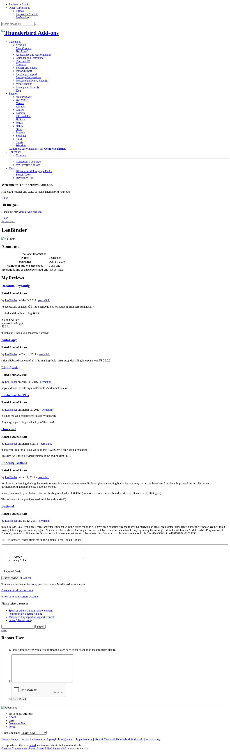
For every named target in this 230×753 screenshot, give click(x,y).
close (4, 630)
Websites (21, 145)
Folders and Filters (26, 67)
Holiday (20, 119)
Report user (8, 221)
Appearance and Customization (33, 54)
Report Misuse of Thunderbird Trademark (119, 739)
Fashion (20, 112)
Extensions (15, 41)
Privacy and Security (27, 87)
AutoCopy (9, 340)
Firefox (20, 10)
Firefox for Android (27, 14)
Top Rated (21, 51)
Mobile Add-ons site (29, 211)
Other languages (10, 732)
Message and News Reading (32, 80)
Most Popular (23, 48)
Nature (20, 125)
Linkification (10, 367)
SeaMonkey (22, 17)
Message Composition (28, 77)
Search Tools (23, 174)
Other (19, 129)
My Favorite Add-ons (28, 164)
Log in (25, 4)
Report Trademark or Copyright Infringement (47, 739)
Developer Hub (24, 177)
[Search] (36, 24)
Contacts (21, 64)
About (12, 716)
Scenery (20, 132)
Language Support (26, 74)
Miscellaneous (24, 83)
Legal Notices (84, 739)
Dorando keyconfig (15, 286)
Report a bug (152, 739)
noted (32, 745)
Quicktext (8, 429)
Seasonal (21, 135)
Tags (18, 90)
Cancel (27, 577)
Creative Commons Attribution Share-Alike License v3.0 (34, 748)
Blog (11, 720)
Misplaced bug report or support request (31, 617)
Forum (12, 726)
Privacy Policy (10, 739)
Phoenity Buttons (14, 463)
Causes (20, 109)
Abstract (20, 106)
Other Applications (19, 7)
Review (17, 556)
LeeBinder (11, 300)
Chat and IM (23, 61)
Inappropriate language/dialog (25, 613)
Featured (21, 44)
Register (13, 4)
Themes (13, 93)
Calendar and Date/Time (29, 57)
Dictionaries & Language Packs (34, 171)
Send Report (19, 699)
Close (4, 197)
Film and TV (23, 116)
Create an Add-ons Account (17, 590)
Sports (19, 142)
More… (13, 168)
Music (19, 122)
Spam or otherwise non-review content (30, 610)
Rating (16, 560)
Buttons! (7, 506)
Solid (19, 138)
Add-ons (48, 33)
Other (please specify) (21, 620)
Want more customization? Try (37, 148)
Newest (20, 103)
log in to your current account (21, 596)
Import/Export (24, 70)
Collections (15, 151)
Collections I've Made (28, 161)
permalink (44, 300)
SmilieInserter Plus (15, 395)
